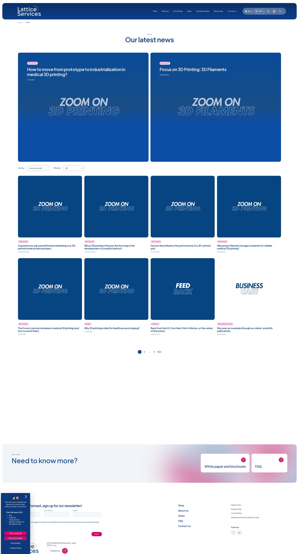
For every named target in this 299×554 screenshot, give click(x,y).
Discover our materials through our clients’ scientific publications (245, 329)
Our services (178, 11)
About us (165, 11)
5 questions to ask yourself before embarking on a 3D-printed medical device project (47, 247)
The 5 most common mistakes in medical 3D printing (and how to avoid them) (48, 329)
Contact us (232, 11)
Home (20, 22)
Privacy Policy (236, 509)
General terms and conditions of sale (245, 517)
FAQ (180, 520)
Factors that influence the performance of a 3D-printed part (181, 247)
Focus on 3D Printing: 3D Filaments (193, 69)
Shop (155, 11)
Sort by (21, 168)
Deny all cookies (16, 538)
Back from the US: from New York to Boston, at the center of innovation (182, 329)
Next (159, 352)
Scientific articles (202, 11)
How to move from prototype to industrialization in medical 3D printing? (76, 72)
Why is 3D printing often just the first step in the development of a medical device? (109, 247)
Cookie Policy (236, 513)
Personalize (16, 543)
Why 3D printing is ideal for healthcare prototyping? (112, 328)
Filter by (57, 168)
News (189, 11)
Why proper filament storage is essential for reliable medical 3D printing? (244, 247)
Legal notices (236, 505)
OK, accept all (15, 533)
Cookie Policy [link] (15, 548)
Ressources (218, 11)
